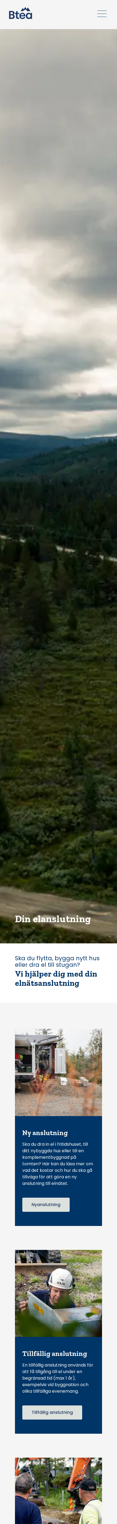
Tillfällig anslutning (52, 1412)
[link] (20, 13)
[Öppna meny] (102, 14)
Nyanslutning (46, 1204)
